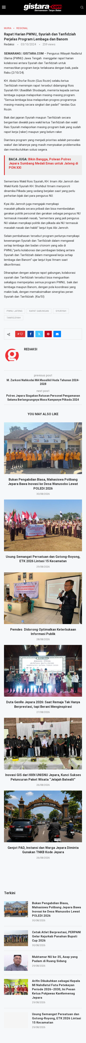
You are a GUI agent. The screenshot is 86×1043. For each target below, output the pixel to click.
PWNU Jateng (14, 311)
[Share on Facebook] (30, 334)
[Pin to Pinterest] (48, 334)
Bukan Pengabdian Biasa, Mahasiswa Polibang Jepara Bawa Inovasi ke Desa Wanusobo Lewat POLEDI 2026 (43, 484)
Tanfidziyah (14, 318)
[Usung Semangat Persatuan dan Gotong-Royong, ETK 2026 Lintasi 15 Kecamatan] (43, 525)
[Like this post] (21, 334)
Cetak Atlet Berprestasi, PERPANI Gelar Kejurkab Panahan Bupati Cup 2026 (56, 936)
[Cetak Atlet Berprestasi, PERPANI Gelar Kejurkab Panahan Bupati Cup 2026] (16, 938)
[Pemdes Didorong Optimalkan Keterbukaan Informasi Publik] (43, 598)
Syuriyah (61, 311)
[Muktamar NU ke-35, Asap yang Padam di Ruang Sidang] (16, 963)
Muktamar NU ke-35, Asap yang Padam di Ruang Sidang (55, 959)
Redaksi (9, 44)
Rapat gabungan (39, 311)
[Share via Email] (57, 334)
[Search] (82, 7)
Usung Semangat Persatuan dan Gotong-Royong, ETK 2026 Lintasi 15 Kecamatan (56, 1018)
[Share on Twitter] (39, 334)
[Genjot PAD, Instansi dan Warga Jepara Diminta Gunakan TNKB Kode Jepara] (43, 816)
